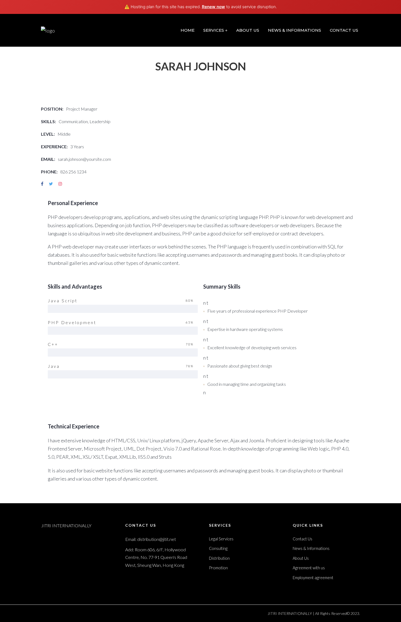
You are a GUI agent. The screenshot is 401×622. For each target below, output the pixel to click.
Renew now (213, 6)
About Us (301, 558)
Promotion (218, 567)
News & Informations (311, 548)
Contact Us (302, 539)
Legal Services (221, 539)
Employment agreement (313, 577)
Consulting (218, 548)
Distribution (219, 558)
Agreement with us (309, 567)
